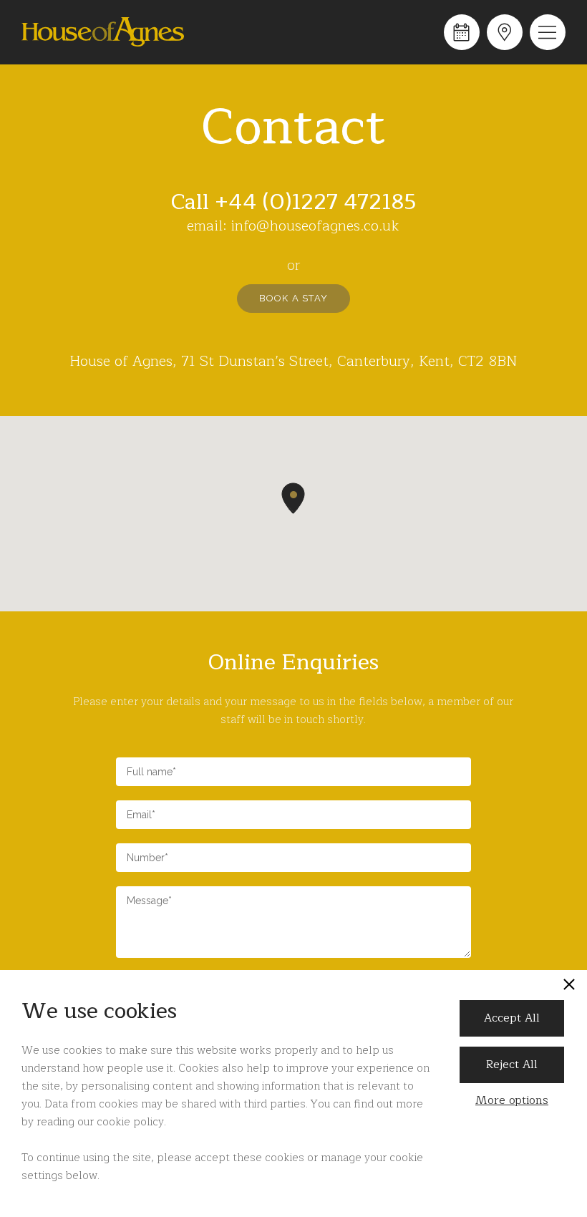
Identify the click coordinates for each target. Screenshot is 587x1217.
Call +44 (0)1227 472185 (293, 202)
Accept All (512, 1018)
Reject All (512, 1064)
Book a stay (293, 298)
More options (511, 1101)
